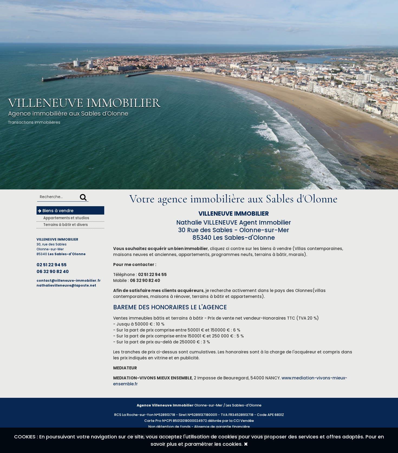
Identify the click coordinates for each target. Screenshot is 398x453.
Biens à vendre (57, 211)
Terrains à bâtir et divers (65, 224)
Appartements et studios (66, 218)
